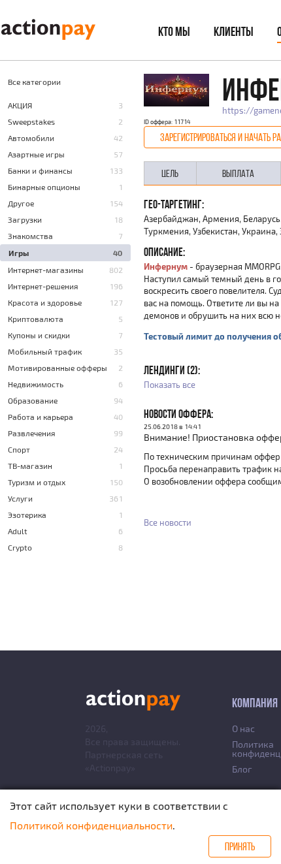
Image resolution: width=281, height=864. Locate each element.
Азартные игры (36, 154)
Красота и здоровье (45, 302)
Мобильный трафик (45, 351)
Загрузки (25, 219)
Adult (17, 531)
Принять (240, 846)
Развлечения (32, 433)
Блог (242, 769)
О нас (243, 728)
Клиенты (234, 31)
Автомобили (31, 137)
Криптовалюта (35, 318)
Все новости (167, 522)
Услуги (20, 498)
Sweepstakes (31, 121)
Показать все (169, 384)
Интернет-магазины (46, 269)
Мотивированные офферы (57, 367)
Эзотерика (27, 514)
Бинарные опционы (44, 186)
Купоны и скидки (39, 335)
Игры (18, 252)
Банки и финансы (40, 170)
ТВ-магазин (30, 465)
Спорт (19, 449)
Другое (21, 203)
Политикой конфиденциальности (91, 825)
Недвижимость (35, 384)
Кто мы (174, 31)
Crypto (20, 547)
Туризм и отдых (36, 482)
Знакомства (30, 235)
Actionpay (110, 767)
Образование (33, 400)
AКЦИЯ (20, 105)
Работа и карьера (40, 416)
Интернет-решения (43, 286)
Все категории (34, 81)
